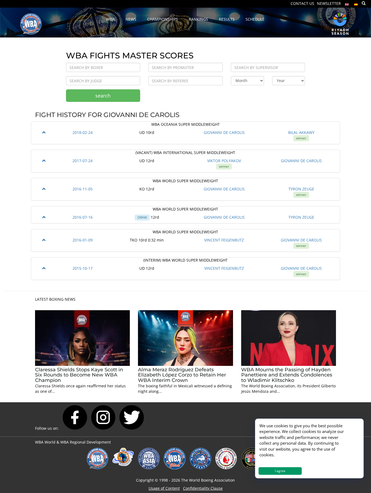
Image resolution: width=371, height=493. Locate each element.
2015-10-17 (83, 268)
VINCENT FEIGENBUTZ (224, 240)
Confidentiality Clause (203, 488)
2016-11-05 (83, 188)
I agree (280, 471)
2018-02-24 (83, 132)
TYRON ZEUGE (301, 188)
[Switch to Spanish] (356, 3)
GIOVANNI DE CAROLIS (224, 132)
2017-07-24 (83, 160)
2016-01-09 (83, 240)
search (103, 95)
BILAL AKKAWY (301, 132)
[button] (44, 132)
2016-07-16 (83, 217)
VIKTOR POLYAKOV (224, 160)
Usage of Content (164, 488)
